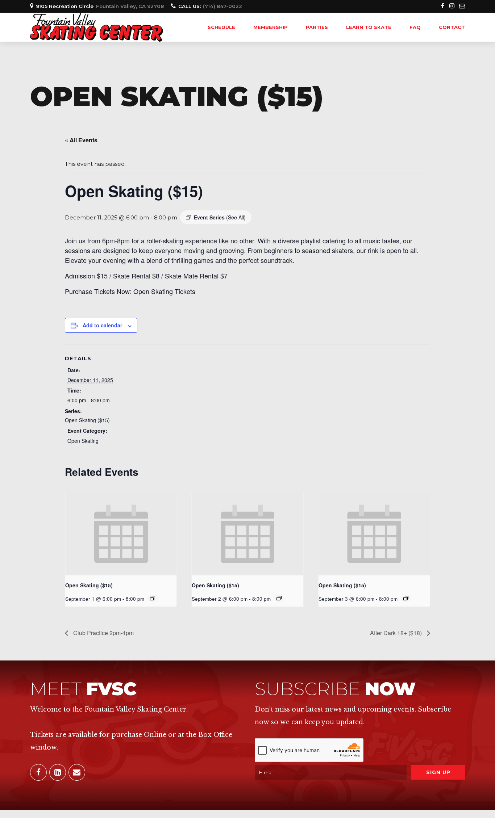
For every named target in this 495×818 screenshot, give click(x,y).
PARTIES (317, 27)
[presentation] (120, 533)
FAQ (415, 27)
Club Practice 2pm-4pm (103, 633)
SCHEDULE (221, 27)
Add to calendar (102, 325)
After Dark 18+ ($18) (396, 633)
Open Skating (83, 440)
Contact (452, 27)
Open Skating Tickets (164, 291)
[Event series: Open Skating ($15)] (152, 598)
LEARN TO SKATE (368, 27)
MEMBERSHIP (270, 27)
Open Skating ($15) (87, 420)
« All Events (81, 140)
